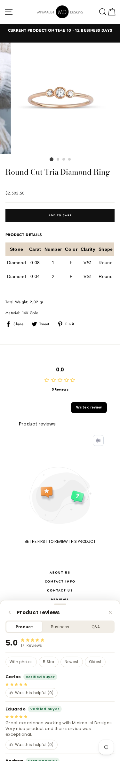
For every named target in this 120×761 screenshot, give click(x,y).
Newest (72, 661)
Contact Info (60, 581)
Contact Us (60, 590)
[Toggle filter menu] (98, 440)
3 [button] (64, 159)
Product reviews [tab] (37, 424)
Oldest (95, 661)
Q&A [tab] (96, 627)
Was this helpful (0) (34, 692)
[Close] (110, 612)
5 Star (48, 661)
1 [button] (51, 159)
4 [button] (69, 159)
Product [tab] (24, 627)
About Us (60, 572)
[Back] (9, 612)
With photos (21, 661)
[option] (60, 30)
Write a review (89, 407)
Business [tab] (60, 627)
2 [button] (58, 159)
